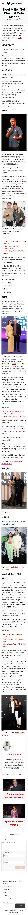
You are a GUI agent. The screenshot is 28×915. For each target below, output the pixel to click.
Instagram (21, 431)
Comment (4, 839)
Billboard (17, 189)
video (14, 364)
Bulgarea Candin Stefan (15, 19)
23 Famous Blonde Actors (12, 414)
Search (5, 902)
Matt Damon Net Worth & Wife (13, 411)
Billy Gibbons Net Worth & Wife (14, 416)
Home (2, 774)
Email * (5, 860)
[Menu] (3, 3)
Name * (6, 853)
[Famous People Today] (14, 3)
